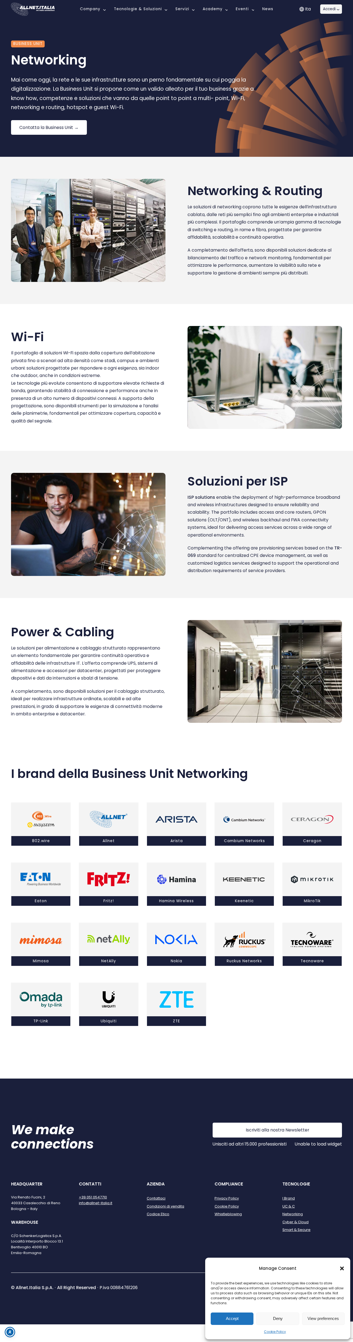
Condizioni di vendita (165, 1206)
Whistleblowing (228, 1214)
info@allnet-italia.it (95, 1203)
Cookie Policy (275, 1331)
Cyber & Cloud (295, 1222)
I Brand (288, 1198)
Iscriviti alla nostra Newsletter (277, 1130)
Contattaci (156, 1198)
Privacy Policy (227, 1198)
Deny (278, 1318)
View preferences (323, 1318)
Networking (292, 1214)
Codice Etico (158, 1214)
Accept (232, 1318)
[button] (342, 1268)
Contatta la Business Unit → (49, 127)
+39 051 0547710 (93, 1197)
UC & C (288, 1206)
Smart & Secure (296, 1229)
